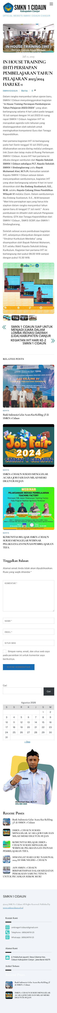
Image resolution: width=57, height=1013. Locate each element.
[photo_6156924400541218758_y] (15, 318)
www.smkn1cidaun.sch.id (13, 908)
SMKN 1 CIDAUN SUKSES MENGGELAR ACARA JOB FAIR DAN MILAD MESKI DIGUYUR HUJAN (25, 477)
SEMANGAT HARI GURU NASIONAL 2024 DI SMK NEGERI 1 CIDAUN (32, 859)
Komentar (11, 583)
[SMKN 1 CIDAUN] (25, 12)
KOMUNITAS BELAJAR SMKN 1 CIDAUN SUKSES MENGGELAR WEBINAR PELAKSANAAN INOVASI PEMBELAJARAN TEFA (28, 542)
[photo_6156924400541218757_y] (24, 318)
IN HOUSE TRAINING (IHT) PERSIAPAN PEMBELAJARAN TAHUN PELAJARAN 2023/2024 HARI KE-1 (28, 73)
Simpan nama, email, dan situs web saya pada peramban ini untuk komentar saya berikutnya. (26, 655)
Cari (5, 685)
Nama (8, 621)
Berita (24, 90)
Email (8, 632)
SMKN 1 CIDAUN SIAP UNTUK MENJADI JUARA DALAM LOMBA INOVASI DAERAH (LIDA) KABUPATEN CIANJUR (32, 331)
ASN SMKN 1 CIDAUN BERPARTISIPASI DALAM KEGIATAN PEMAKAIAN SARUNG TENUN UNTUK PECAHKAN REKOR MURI (28, 872)
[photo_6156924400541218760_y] (7, 318)
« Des (27, 742)
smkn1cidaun (10, 91)
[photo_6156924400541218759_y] (33, 318)
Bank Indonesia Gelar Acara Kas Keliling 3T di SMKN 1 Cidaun (32, 821)
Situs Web (10, 643)
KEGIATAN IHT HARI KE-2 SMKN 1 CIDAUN (28, 342)
